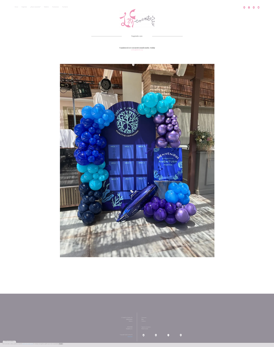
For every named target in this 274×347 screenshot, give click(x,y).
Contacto (65, 7)
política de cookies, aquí (27, 343)
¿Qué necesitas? (35, 7)
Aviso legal (130, 336)
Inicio (16, 7)
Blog (142, 319)
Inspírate (24, 7)
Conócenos (55, 7)
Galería (46, 7)
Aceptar (60, 343)
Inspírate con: (137, 36)
